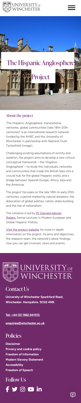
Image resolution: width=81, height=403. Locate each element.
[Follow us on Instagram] (23, 389)
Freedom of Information (22, 354)
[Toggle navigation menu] (71, 8)
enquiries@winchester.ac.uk (25, 323)
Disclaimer (13, 344)
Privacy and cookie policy (23, 349)
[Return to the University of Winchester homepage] (40, 272)
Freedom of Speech (19, 370)
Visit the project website (22, 229)
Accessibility (14, 365)
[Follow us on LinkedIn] (40, 389)
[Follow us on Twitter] (15, 389)
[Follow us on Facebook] (8, 389)
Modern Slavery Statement (24, 359)
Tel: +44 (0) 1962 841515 (23, 315)
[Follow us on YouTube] (32, 389)
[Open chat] (73, 395)
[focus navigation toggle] (71, 7)
